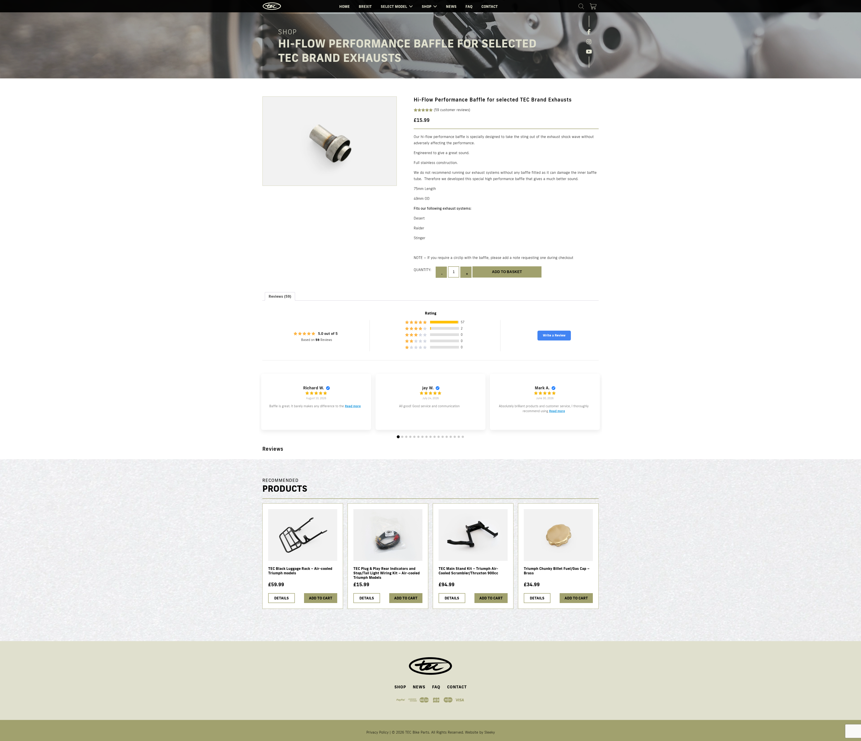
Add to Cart (320, 598)
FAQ (468, 6)
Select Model (394, 6)
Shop (426, 6)
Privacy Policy (377, 732)
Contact (489, 6)
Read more (353, 406)
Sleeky (489, 732)
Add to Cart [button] (405, 598)
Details (281, 598)
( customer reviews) (452, 110)
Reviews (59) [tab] (280, 296)
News (451, 6)
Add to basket (507, 272)
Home (344, 6)
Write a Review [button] (554, 335)
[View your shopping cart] (594, 5)
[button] (398, 436)
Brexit (365, 6)
